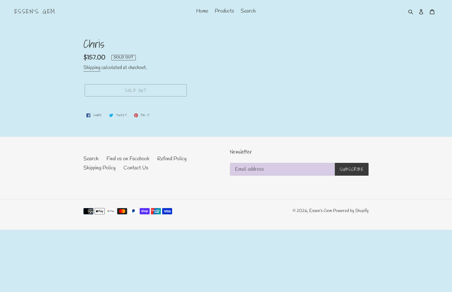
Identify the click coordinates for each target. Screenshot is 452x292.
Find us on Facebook (127, 158)
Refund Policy (172, 158)
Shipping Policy (99, 167)
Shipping (91, 67)
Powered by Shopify (351, 211)
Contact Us (135, 167)
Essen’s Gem (34, 11)
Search (91, 158)
